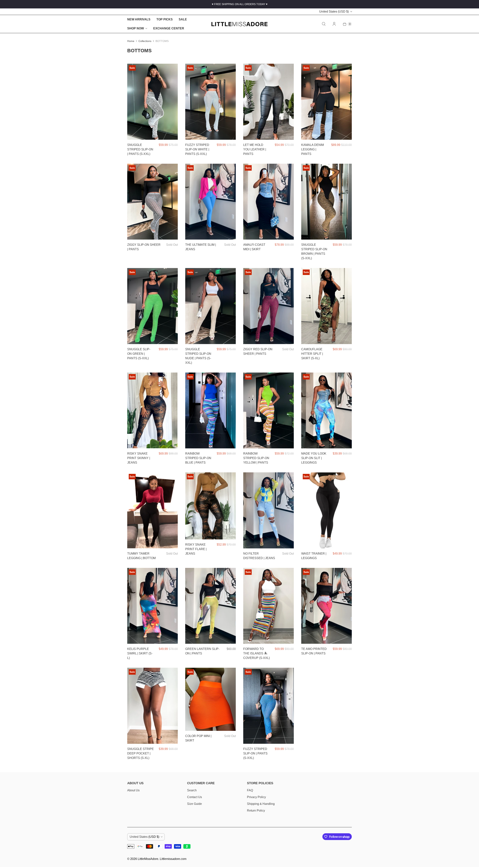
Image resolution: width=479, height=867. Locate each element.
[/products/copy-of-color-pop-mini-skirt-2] (210, 699)
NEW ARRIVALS (138, 19)
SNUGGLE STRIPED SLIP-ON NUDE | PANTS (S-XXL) (198, 356)
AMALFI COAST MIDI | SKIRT (254, 247)
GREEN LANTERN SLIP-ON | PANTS (202, 651)
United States (334, 11)
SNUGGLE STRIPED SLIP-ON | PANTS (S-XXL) (140, 149)
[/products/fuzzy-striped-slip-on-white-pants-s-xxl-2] (210, 102)
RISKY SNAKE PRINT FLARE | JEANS (196, 549)
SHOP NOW (135, 28)
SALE (183, 19)
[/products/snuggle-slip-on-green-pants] (152, 306)
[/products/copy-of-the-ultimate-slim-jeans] (268, 510)
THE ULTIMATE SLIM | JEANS (200, 247)
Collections (144, 41)
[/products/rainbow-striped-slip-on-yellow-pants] (268, 410)
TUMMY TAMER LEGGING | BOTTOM (141, 556)
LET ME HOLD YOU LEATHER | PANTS (254, 149)
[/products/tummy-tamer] (152, 510)
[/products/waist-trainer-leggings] (326, 510)
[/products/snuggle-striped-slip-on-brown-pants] (326, 202)
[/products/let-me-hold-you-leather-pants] (268, 102)
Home (130, 41)
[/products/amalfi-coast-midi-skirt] (268, 202)
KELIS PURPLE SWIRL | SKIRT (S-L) (139, 653)
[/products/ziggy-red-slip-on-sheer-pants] (268, 306)
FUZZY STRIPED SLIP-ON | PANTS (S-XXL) (255, 753)
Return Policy (256, 810)
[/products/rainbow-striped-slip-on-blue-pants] (210, 410)
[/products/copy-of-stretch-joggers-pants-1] (210, 202)
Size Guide (194, 803)
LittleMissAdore (148, 858)
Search (192, 790)
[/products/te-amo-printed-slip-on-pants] (326, 606)
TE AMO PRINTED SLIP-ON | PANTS (314, 651)
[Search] (323, 23)
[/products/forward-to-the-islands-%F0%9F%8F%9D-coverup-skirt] (268, 606)
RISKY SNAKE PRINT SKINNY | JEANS (138, 458)
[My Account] (334, 23)
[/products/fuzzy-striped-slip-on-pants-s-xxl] (268, 706)
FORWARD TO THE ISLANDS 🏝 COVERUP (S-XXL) (256, 653)
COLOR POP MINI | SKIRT (198, 738)
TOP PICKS (164, 19)
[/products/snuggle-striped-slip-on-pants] (152, 102)
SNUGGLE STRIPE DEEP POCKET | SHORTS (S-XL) (140, 753)
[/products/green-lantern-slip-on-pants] (210, 606)
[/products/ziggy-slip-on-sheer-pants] (152, 202)
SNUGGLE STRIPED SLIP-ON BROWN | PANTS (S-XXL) (314, 251)
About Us (133, 790)
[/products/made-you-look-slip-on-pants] (326, 410)
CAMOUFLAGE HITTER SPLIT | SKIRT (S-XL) (312, 354)
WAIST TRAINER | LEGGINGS (313, 556)
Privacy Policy (256, 797)
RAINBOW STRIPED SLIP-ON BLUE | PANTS (198, 458)
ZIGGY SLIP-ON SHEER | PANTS (144, 247)
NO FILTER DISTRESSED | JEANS (259, 556)
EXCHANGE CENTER (168, 28)
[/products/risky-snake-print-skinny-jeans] (152, 410)
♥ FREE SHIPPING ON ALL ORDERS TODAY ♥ (239, 4)
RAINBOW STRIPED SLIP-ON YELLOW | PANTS (256, 458)
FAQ (250, 790)
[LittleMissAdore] (239, 24)
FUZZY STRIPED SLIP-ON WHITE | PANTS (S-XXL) (197, 149)
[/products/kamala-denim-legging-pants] (326, 102)
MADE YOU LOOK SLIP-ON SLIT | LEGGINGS (313, 458)
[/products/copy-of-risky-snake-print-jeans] (210, 505)
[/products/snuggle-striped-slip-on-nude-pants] (210, 306)
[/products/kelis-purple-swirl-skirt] (152, 606)
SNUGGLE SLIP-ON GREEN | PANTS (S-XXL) (138, 354)
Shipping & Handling (261, 803)
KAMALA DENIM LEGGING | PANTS (312, 149)
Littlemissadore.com (173, 858)
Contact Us (194, 797)
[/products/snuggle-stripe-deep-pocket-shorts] (152, 706)
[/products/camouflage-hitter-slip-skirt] (326, 306)
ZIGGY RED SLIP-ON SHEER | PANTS (257, 351)
